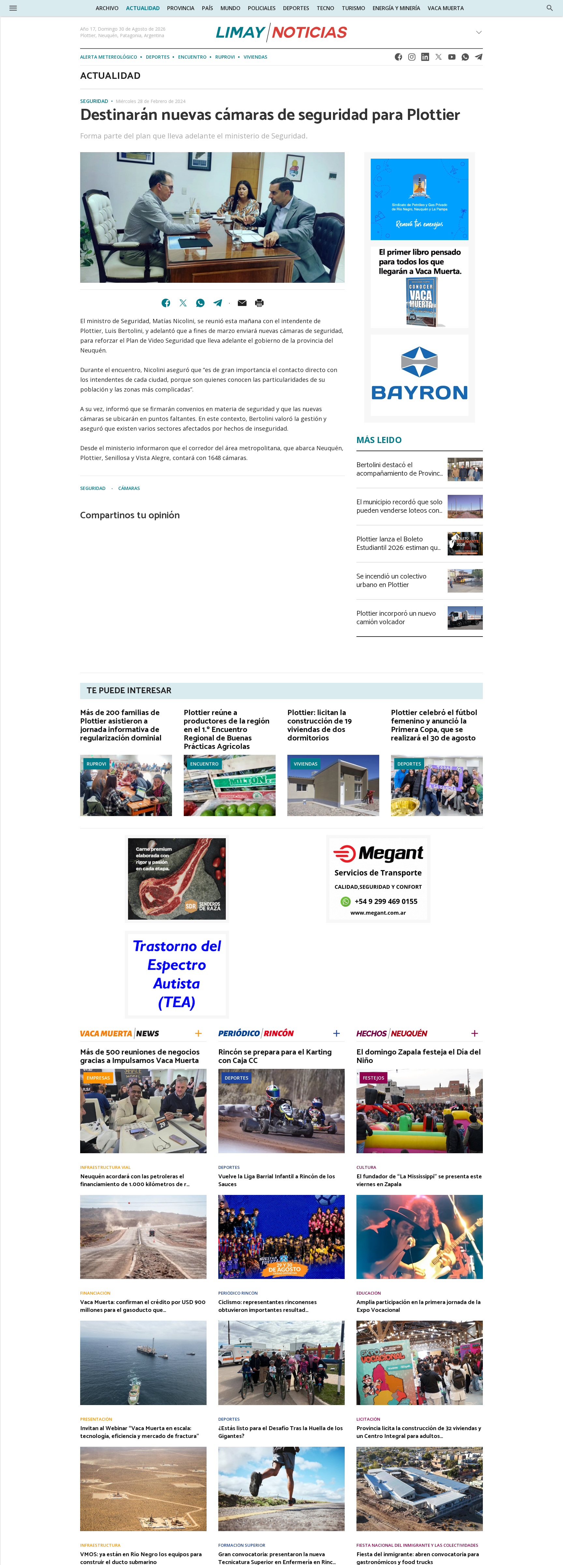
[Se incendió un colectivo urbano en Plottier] (465, 571)
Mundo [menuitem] (230, 8)
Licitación (368, 1419)
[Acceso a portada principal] (55, 8)
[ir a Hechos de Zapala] (391, 1033)
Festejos (373, 1078)
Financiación (95, 1293)
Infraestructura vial (105, 1167)
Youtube (452, 58)
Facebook (398, 58)
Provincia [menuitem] (181, 8)
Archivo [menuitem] (107, 8)
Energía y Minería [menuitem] (396, 8)
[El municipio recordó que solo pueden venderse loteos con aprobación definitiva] (465, 497)
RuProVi (225, 57)
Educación (368, 1293)
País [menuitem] (207, 8)
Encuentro (192, 57)
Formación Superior (241, 1545)
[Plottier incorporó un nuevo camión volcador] (465, 608)
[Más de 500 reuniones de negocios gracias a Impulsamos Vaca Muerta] (143, 1071)
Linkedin (425, 58)
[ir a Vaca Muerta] (119, 1033)
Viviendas (255, 57)
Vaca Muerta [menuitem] (446, 8)
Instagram (412, 58)
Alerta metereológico (108, 57)
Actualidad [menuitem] (143, 8)
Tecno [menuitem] (325, 8)
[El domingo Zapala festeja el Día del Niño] (419, 1071)
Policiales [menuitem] (262, 8)
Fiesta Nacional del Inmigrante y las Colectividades (417, 1545)
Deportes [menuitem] (296, 8)
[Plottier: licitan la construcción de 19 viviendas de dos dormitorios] (333, 757)
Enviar (242, 303)
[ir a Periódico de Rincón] (256, 1033)
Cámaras (129, 488)
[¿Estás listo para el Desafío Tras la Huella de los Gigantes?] (281, 1449)
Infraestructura (100, 1545)
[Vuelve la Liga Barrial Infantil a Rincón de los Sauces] (281, 1197)
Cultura (366, 1167)
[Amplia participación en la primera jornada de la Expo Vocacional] (419, 1323)
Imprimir (259, 303)
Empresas (98, 1078)
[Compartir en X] (183, 303)
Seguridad (94, 101)
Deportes (157, 57)
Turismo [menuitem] (353, 8)
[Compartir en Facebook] (166, 303)
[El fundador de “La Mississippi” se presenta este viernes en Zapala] (419, 1197)
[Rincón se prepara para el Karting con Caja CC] (281, 1071)
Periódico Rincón (238, 1293)
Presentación (96, 1419)
